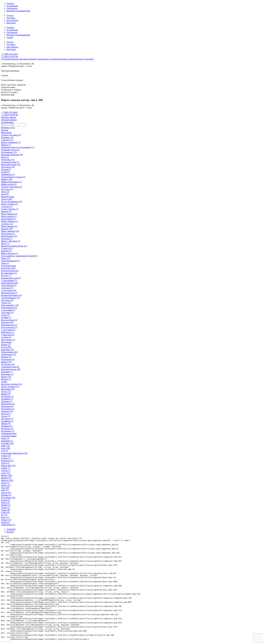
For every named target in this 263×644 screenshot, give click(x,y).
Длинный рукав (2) (10, 162)
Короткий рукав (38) (10, 369)
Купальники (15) (9, 152)
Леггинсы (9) (7, 300)
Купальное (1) (7, 431)
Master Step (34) (8, 465)
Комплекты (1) (8, 404)
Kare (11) (5, 517)
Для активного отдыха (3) (13, 177)
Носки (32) (6, 377)
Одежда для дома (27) (11, 135)
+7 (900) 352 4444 (9, 54)
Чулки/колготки (8, 266)
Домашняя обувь (9, 433)
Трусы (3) (5, 416)
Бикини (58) (6, 229)
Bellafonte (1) (7, 441)
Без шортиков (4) (9, 273)
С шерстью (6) (7, 335)
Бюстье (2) (6, 414)
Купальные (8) (8, 359)
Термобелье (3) (8, 174)
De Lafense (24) (8, 497)
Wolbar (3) (5, 505)
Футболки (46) (8, 364)
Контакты (11, 23)
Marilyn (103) (7, 480)
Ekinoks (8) (6, 495)
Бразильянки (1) (8, 219)
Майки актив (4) (8, 184)
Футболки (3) (7, 396)
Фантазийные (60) (9, 283)
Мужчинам (6, 342)
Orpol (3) (5, 483)
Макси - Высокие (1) (10, 241)
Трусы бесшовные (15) (11, 201)
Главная (10, 3)
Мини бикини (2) (9, 226)
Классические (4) (9, 320)
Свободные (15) (8, 354)
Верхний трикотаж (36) (12, 154)
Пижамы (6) (6, 426)
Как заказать (12, 20)
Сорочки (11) (7, 140)
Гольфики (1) (7, 421)
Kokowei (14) (7, 460)
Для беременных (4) (10, 298)
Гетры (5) (5, 315)
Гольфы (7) (6, 317)
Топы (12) (5, 258)
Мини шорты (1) (9, 216)
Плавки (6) (6, 357)
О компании (12, 6)
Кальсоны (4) (7, 406)
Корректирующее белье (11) (14, 246)
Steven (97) (6, 492)
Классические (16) (10, 305)
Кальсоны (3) (7, 374)
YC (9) (4, 515)
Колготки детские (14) (11, 384)
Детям (4, 381)
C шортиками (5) (9, 280)
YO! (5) (4, 451)
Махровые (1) (7, 332)
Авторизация (7, 122)
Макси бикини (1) (9, 221)
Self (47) (5, 490)
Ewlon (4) (5, 500)
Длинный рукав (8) (10, 367)
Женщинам (6, 132)
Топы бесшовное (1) (10, 261)
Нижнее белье (7, 196)
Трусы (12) (6, 391)
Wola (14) (5, 502)
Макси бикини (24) (10, 231)
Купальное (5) (7, 409)
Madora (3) (6, 478)
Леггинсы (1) (7, 189)
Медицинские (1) (9, 325)
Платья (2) (6, 169)
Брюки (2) (5, 344)
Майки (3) (6, 394)
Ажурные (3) (7, 288)
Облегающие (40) (9, 352)
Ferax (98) (5, 448)
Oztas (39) (5, 510)
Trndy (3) (5, 438)
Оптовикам (12, 8)
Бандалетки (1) (8, 340)
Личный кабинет (9, 120)
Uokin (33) (6, 455)
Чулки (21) (6, 303)
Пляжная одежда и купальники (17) (17, 147)
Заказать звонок (8, 117)
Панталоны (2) (8, 233)
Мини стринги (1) (9, 204)
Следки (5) (6, 337)
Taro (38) (5, 488)
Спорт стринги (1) (9, 209)
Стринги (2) (6, 206)
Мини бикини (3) (9, 214)
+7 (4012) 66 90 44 (9, 56)
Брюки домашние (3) (11, 142)
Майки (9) (6, 423)
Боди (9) (5, 194)
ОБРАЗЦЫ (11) (8, 525)
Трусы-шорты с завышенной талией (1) (19, 256)
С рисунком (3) (8, 330)
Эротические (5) (8, 285)
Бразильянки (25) (9, 236)
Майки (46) (6, 179)
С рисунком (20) (8, 290)
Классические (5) (9, 327)
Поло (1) (5, 157)
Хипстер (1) (6, 238)
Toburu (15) (6, 520)
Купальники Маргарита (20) (14, 453)
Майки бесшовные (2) (11, 182)
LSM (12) (5, 512)
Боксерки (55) (7, 349)
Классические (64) (9, 270)
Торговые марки (8, 436)
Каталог (5, 130)
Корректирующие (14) (11, 295)
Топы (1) (5, 263)
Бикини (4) (6, 211)
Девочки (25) (7, 411)
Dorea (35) (6, 485)
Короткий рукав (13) (10, 164)
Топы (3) (5, 192)
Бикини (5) (6, 251)
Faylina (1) (6, 458)
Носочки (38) (7, 322)
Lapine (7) (5, 468)
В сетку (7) (6, 275)
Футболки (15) (8, 159)
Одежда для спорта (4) (11, 187)
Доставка (11, 18)
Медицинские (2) (9, 293)
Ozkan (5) (5, 507)
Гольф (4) (5, 172)
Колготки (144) (8, 268)
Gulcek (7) (5, 470)
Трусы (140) (6, 199)
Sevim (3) (5, 522)
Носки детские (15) (10, 386)
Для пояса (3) (7, 312)
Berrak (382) (6, 475)
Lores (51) (5, 473)
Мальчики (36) (8, 389)
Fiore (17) (5, 463)
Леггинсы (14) (8, 167)
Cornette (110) (7, 443)
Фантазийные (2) (9, 307)
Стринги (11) (7, 224)
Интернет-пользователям (18, 11)
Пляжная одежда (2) (10, 150)
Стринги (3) (6, 248)
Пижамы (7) (6, 372)
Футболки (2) (7, 428)
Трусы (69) (6, 347)
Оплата (10, 15)
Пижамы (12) (7, 137)
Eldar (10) (5, 446)
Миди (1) (5, 243)
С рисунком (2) (8, 310)
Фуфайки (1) (7, 399)
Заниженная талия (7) (11, 278)
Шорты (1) (6, 145)
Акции (10, 37)
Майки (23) (6, 362)
